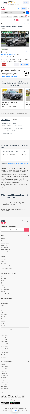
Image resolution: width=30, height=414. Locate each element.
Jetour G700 (4, 373)
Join (27, 230)
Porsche (3, 325)
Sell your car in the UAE (7, 266)
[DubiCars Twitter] (19, 396)
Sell (18, 8)
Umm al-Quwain (5, 294)
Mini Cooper (4, 386)
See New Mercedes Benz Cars (8, 76)
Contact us (3, 238)
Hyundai (3, 316)
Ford (2, 312)
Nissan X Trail (4, 382)
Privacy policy (4, 245)
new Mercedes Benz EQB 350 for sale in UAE (17, 163)
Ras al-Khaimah (5, 289)
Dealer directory (5, 252)
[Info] (14, 20)
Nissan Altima (4, 341)
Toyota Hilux (4, 350)
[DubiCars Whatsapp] (23, 396)
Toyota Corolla (5, 348)
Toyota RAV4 (4, 384)
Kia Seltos (3, 377)
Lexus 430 (3, 357)
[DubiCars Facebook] (5, 396)
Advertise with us (5, 249)
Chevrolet (3, 319)
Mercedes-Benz (5, 303)
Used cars (3, 259)
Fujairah (3, 287)
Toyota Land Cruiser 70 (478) (9, 131)
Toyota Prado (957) (19, 125)
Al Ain (2, 280)
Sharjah (3, 291)
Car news (3, 263)
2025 (3, 28)
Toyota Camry (4, 339)
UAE (2, 276)
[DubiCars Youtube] (12, 396)
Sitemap (3, 256)
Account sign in (5, 247)
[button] (2, 3)
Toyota (2, 301)
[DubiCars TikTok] (16, 396)
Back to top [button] (25, 221)
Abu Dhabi (3, 278)
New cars (3, 261)
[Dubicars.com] (3, 222)
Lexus (2, 308)
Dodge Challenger (5, 380)
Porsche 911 (4, 369)
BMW (2, 310)
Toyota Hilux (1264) (6, 125)
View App (26, 2)
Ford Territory (4, 388)
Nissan (2, 305)
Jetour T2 (3, 364)
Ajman (2, 283)
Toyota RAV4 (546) (18, 128)
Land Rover (4, 314)
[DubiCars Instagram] (9, 396)
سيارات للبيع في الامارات (6, 268)
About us (3, 241)
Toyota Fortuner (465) (7, 133)
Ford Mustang (4, 346)
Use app (24, 8)
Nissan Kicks (4, 371)
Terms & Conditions (6, 243)
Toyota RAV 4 (4, 344)
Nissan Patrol (4, 335)
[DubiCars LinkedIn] (2, 396)
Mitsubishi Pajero (5, 355)
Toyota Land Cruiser (6, 333)
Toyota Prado (4, 337)
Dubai (2, 285)
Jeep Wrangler (4, 352)
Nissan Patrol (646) (6, 128)
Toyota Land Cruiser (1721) (8, 123)
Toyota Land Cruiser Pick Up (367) (10, 136)
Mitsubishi (3, 321)
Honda (2, 323)
